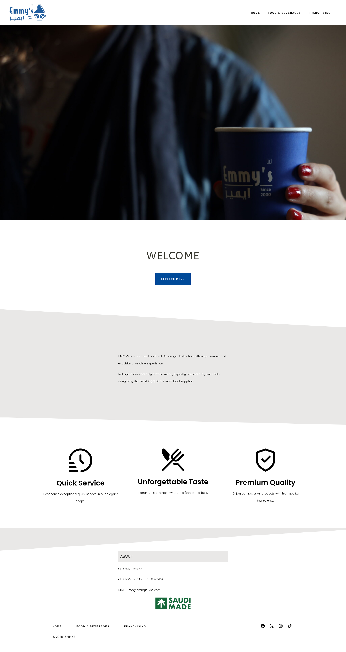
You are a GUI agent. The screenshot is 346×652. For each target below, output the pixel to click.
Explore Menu (173, 279)
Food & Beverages (284, 13)
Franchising (320, 13)
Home (255, 13)
